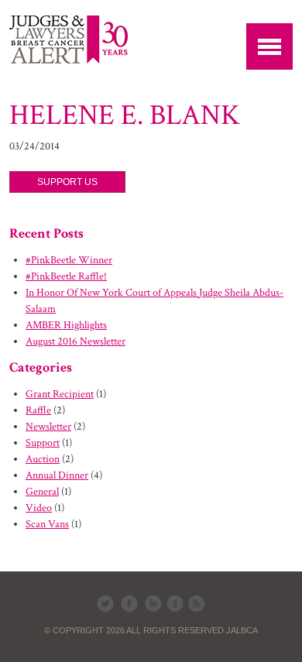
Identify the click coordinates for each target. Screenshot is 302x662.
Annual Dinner (57, 475)
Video (39, 508)
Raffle (38, 410)
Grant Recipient (60, 394)
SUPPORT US (67, 182)
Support (43, 443)
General (42, 492)
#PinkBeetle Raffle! (66, 276)
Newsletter (48, 427)
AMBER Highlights (66, 325)
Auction (43, 459)
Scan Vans (47, 524)
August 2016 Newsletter (75, 341)
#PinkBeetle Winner (69, 260)
